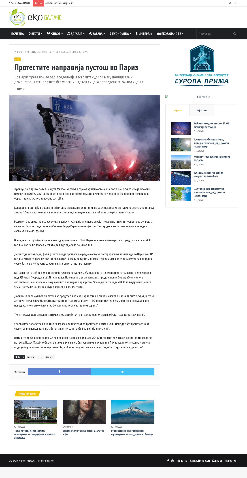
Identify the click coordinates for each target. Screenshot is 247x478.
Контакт (217, 460)
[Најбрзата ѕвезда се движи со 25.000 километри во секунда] (181, 128)
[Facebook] (235, 3)
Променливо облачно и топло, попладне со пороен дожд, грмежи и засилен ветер (211, 143)
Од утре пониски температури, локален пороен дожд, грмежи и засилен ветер (209, 192)
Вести (35, 33)
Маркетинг (231, 460)
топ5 (40, 357)
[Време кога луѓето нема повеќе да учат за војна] (84, 412)
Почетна (17, 33)
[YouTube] (230, 3)
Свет (39, 51)
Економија (120, 33)
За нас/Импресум (200, 460)
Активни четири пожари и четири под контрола (68, 3)
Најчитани (201, 110)
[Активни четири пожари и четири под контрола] (181, 162)
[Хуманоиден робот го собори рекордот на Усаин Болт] (181, 178)
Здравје (76, 33)
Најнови (177, 110)
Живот (55, 33)
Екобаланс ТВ (171, 33)
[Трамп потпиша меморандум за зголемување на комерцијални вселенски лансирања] (35, 412)
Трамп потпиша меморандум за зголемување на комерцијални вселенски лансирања (34, 434)
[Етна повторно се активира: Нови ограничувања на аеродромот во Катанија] (132, 412)
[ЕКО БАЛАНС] (35, 17)
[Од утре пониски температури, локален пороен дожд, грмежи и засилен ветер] (181, 194)
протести (31, 357)
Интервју (145, 33)
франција (50, 357)
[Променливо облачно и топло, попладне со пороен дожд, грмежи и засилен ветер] (181, 144)
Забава (97, 33)
